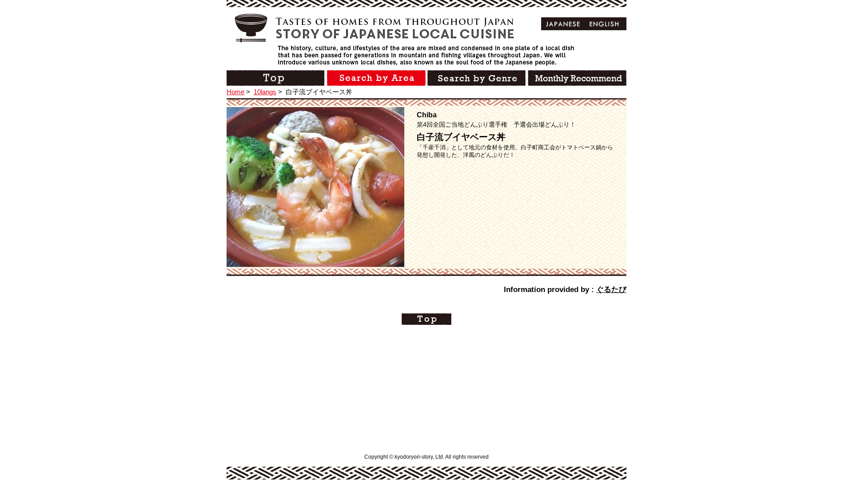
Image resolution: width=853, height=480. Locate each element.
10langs (265, 92)
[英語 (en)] (604, 24)
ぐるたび (611, 289)
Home (235, 92)
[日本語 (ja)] (563, 24)
